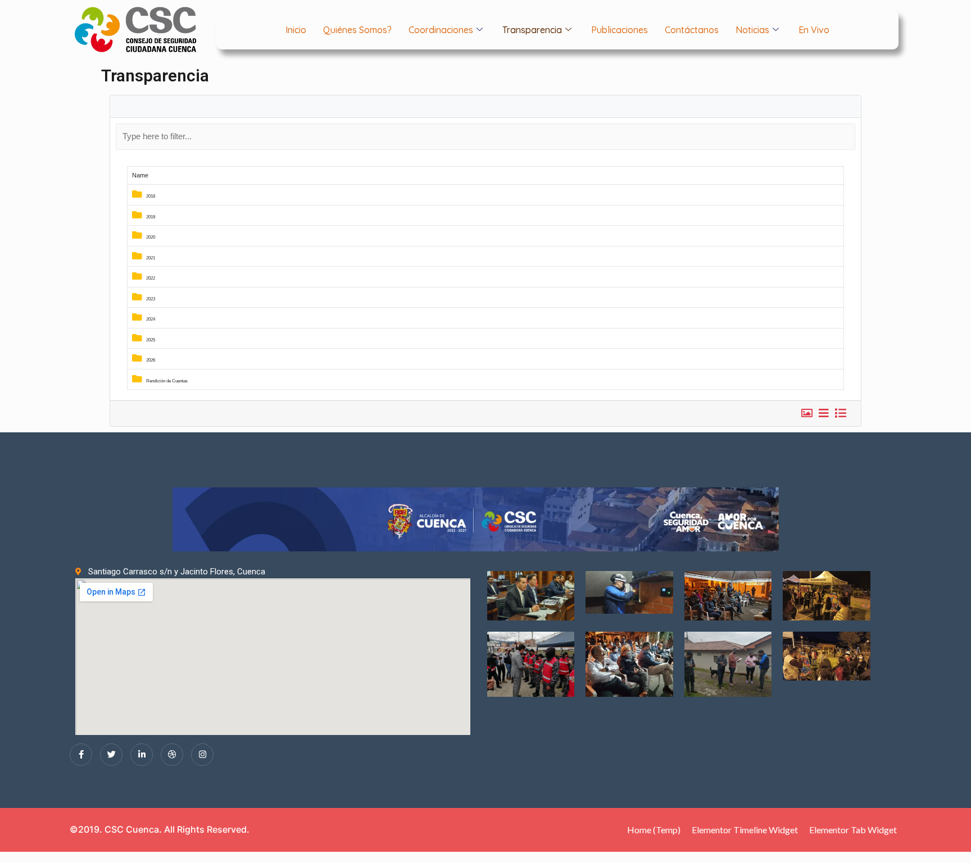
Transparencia (532, 29)
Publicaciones (619, 29)
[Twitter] (111, 754)
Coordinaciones (441, 29)
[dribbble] (172, 754)
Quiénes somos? (357, 29)
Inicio (295, 29)
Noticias (752, 29)
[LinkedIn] (141, 754)
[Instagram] (202, 754)
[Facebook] (81, 754)
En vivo (813, 29)
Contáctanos (692, 29)
